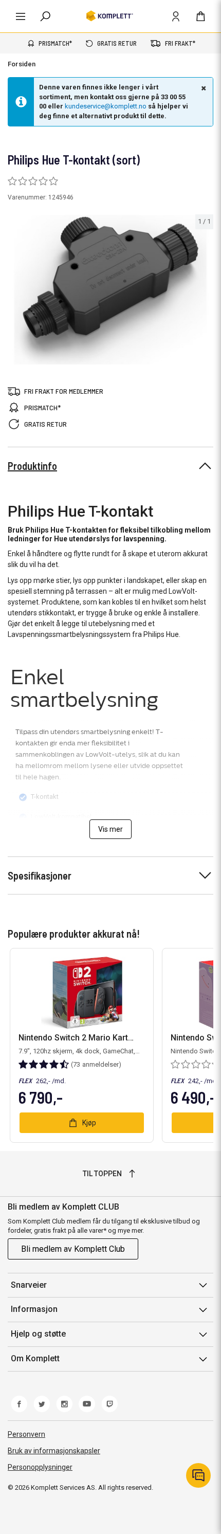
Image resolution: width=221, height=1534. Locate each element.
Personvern (26, 1434)
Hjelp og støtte (38, 1334)
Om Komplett (35, 1358)
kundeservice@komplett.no (105, 106)
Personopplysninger (40, 1467)
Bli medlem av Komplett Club (73, 1249)
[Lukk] (202, 88)
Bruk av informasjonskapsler (54, 1451)
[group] (110, 289)
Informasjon (34, 1309)
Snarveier (29, 1285)
